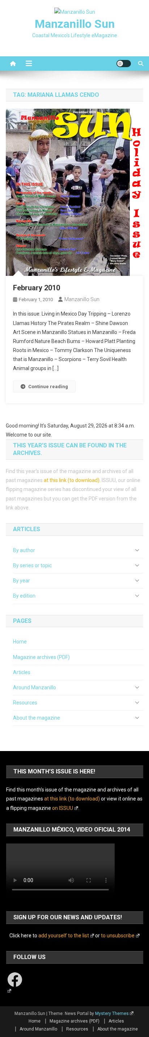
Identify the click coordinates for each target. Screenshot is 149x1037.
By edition (24, 596)
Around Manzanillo (34, 687)
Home (20, 642)
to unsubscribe (118, 935)
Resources (25, 703)
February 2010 (36, 287)
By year (21, 580)
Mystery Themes (112, 1013)
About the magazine (36, 718)
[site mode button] (123, 63)
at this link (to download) (71, 480)
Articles (21, 672)
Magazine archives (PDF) (41, 657)
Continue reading (48, 386)
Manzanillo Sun (75, 24)
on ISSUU (62, 808)
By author (24, 550)
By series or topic (32, 565)
